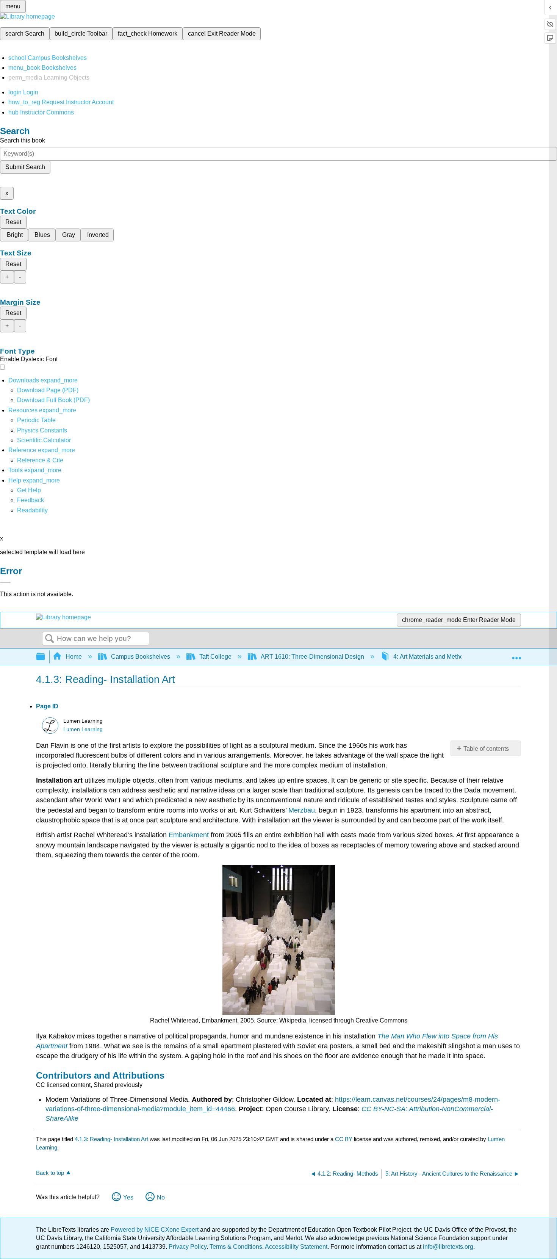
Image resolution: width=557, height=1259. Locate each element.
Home (73, 656)
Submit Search (25, 167)
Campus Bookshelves (141, 656)
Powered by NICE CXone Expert (155, 1229)
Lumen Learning (83, 729)
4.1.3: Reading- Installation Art (111, 1139)
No (161, 1197)
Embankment (189, 835)
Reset (13, 222)
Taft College (215, 656)
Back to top (50, 1173)
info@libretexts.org (447, 1246)
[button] (30, 500)
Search (49, 639)
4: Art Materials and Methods (431, 656)
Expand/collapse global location (516, 654)
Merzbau (301, 810)
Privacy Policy (188, 1246)
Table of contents (486, 748)
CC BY (344, 1139)
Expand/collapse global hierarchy (45, 657)
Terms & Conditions (236, 1246)
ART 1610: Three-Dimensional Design (312, 656)
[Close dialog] (5, 582)
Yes (128, 1197)
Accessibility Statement (296, 1246)
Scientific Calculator (44, 440)
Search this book (22, 140)
